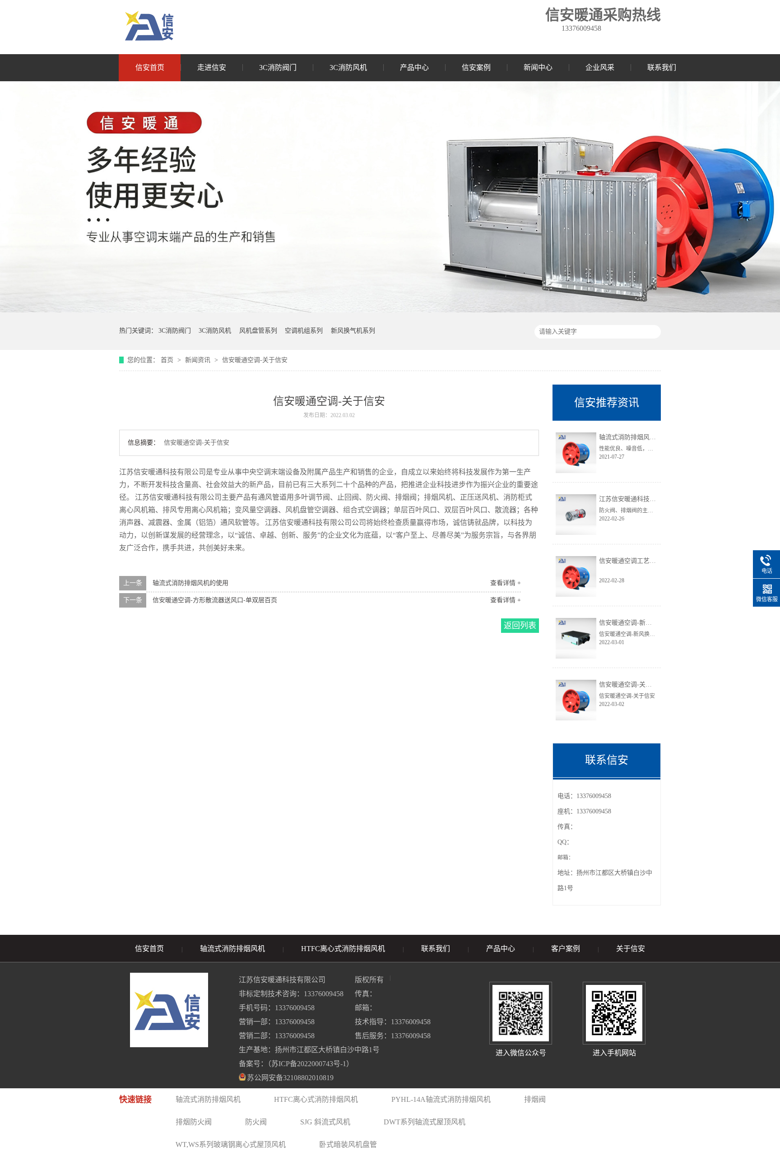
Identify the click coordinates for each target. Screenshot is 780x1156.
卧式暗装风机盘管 (348, 1144)
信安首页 (149, 67)
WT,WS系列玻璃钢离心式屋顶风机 (231, 1144)
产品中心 (414, 67)
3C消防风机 (348, 67)
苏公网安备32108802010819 (290, 1078)
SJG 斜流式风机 (325, 1122)
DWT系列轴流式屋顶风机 (424, 1122)
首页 (168, 360)
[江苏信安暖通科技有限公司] (390, 310)
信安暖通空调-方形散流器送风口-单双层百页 (215, 600)
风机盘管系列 (258, 330)
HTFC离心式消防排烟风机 (343, 948)
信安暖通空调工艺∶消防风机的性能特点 (656, 560)
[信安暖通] (149, 26)
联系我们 (661, 67)
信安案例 (476, 67)
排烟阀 (535, 1099)
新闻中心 (538, 67)
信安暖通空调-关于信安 (255, 360)
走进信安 (211, 67)
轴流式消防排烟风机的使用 (190, 583)
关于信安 (630, 948)
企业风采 (599, 67)
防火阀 (256, 1122)
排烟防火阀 (194, 1122)
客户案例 (565, 948)
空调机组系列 (304, 330)
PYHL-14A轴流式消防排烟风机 (441, 1099)
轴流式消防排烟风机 (232, 948)
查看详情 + (505, 583)
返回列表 (520, 625)
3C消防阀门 (278, 67)
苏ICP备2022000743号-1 (308, 1064)
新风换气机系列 (353, 330)
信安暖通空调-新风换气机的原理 (644, 622)
